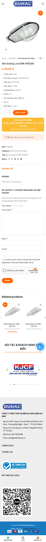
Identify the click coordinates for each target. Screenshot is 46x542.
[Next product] (43, 58)
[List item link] (23, 434)
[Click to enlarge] (6, 49)
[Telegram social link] (21, 159)
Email (4, 249)
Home (4, 58)
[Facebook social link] (9, 159)
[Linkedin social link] (18, 159)
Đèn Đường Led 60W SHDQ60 (17, 155)
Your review (7, 210)
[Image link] (12, 406)
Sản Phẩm (12, 58)
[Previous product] (38, 58)
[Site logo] (23, 4)
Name (5, 238)
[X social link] (11, 159)
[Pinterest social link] (15, 159)
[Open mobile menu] (3, 3)
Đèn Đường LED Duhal (26, 58)
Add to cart (20, 112)
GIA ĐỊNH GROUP (29, 529)
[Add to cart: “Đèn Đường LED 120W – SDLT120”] (19, 305)
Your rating (7, 206)
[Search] (42, 3)
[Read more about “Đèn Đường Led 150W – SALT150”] (41, 305)
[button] (9, 384)
